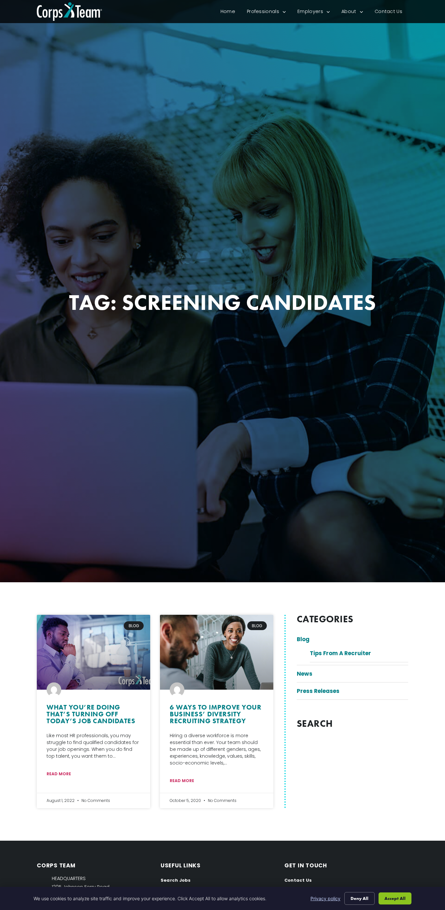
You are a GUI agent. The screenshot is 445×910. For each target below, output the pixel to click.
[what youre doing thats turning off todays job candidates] (93, 652)
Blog (303, 639)
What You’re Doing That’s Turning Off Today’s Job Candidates (91, 714)
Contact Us (391, 13)
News (304, 674)
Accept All (395, 898)
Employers (316, 13)
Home (231, 13)
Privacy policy (325, 898)
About (355, 13)
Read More (59, 774)
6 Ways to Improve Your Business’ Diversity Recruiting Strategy (215, 714)
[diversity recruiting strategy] (216, 652)
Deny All (359, 898)
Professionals (269, 13)
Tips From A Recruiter (340, 653)
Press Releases (318, 691)
